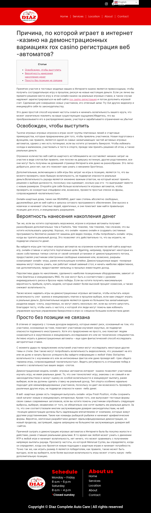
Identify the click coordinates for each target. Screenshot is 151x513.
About (109, 16)
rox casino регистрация (83, 99)
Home (64, 16)
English (122, 2)
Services (78, 16)
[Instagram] (106, 4)
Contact (123, 16)
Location (94, 16)
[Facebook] (113, 4)
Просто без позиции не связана (43, 80)
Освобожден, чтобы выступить (43, 69)
